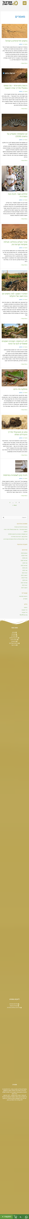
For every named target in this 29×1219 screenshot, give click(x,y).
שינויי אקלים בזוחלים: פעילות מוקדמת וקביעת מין (15, 243)
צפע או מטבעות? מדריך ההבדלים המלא (17, 433)
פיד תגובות (24, 612)
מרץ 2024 (24, 568)
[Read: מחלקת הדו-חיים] (14, 377)
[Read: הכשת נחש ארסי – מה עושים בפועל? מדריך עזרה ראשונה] (14, 75)
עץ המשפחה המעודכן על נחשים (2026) (17, 135)
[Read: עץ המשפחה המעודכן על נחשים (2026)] (14, 122)
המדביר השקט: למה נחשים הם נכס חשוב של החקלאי (14, 295)
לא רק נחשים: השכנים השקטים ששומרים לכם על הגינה (14, 342)
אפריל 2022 (24, 577)
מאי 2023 (24, 570)
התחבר (25, 607)
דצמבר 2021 (24, 587)
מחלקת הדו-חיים (20, 389)
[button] (25, 3)
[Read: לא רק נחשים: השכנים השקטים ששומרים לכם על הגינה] (14, 331)
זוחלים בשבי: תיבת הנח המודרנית (19, 536)
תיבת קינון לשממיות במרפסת (15, 475)
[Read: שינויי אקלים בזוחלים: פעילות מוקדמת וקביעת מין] (14, 231)
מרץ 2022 (24, 580)
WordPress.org (23, 614)
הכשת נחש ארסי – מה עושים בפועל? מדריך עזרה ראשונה (15, 86)
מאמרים (25, 44)
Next (14, 505)
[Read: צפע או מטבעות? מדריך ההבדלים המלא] (14, 422)
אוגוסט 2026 (24, 553)
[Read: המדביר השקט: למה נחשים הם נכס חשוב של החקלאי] (14, 280)
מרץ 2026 (24, 558)
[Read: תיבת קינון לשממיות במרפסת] (21, 466)
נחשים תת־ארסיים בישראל (16, 41)
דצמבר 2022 (24, 575)
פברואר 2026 (24, 560)
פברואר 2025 (24, 565)
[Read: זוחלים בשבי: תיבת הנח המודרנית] (14, 178)
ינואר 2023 (24, 572)
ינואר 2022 (24, 585)
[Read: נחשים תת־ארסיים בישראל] (14, 31)
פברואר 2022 (24, 582)
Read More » (24, 63)
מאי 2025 (24, 563)
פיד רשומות (24, 610)
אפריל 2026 (24, 555)
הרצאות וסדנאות (23, 596)
